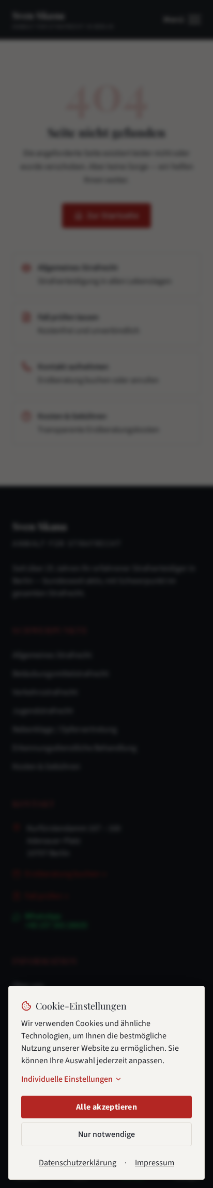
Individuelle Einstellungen (67, 1079)
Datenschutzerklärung (77, 1162)
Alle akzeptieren (106, 1107)
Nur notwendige (106, 1134)
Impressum (154, 1162)
